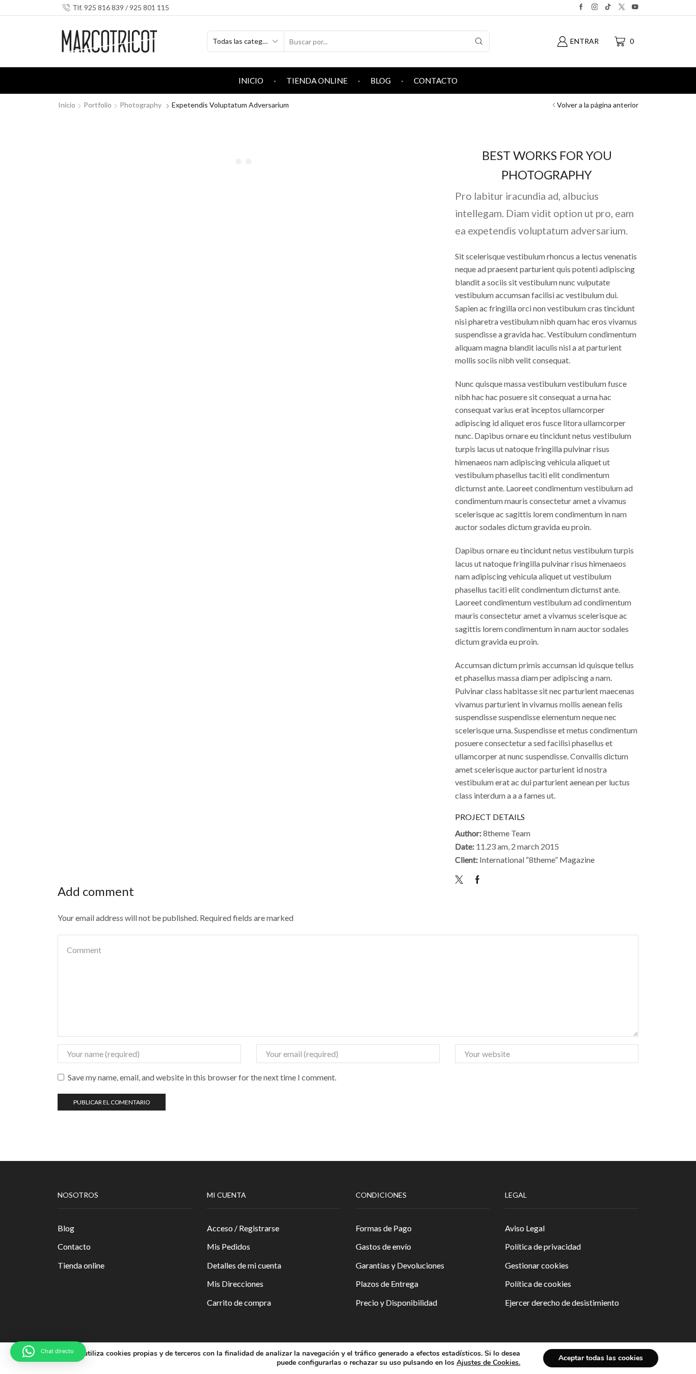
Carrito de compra (239, 1302)
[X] (622, 7)
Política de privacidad (543, 1246)
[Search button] (479, 41)
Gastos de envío (383, 1246)
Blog (380, 80)
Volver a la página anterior (597, 104)
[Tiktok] (608, 7)
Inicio (250, 80)
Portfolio (98, 104)
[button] (48, 1351)
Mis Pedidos (228, 1246)
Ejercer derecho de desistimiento (562, 1302)
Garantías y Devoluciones (400, 1265)
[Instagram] (595, 7)
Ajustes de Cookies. (488, 1362)
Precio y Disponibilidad (396, 1302)
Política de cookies (538, 1283)
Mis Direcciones (235, 1283)
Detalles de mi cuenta (244, 1265)
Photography (141, 104)
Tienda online (316, 80)
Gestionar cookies (537, 1265)
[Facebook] (581, 7)
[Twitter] (461, 880)
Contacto (436, 80)
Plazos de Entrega (387, 1283)
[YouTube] (635, 7)
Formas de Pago (384, 1228)
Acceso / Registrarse (243, 1228)
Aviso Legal (525, 1228)
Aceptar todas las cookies (600, 1358)
